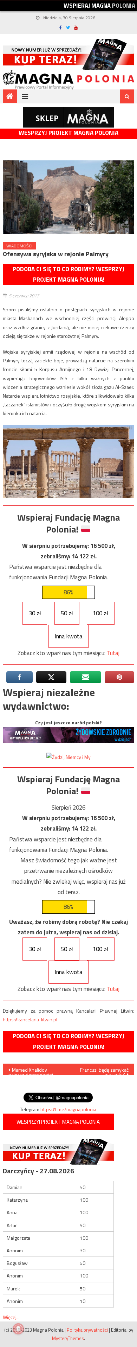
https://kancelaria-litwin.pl (30, 1019)
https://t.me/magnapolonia (68, 1109)
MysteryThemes (68, 1338)
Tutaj (113, 653)
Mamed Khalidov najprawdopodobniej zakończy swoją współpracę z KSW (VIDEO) (30, 1070)
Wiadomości (19, 245)
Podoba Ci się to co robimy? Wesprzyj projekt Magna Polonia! (68, 274)
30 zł (35, 613)
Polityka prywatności (87, 1329)
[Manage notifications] (18, 1328)
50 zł (67, 613)
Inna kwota (69, 636)
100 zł (100, 613)
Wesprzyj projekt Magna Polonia (68, 133)
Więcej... (11, 1317)
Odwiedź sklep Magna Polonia (68, 117)
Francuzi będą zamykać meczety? (104, 1070)
